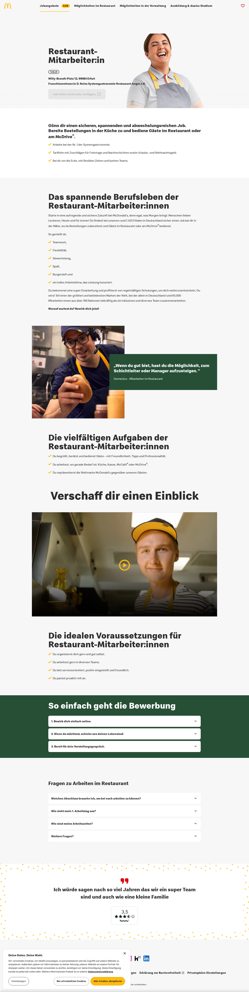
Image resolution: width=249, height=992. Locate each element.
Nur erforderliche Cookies (71, 981)
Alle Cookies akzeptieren (108, 981)
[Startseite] (9, 6)
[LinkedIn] (146, 958)
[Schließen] (125, 953)
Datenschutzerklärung (100, 971)
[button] (124, 721)
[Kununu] (138, 958)
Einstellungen (18, 981)
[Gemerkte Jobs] (243, 6)
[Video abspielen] (124, 565)
